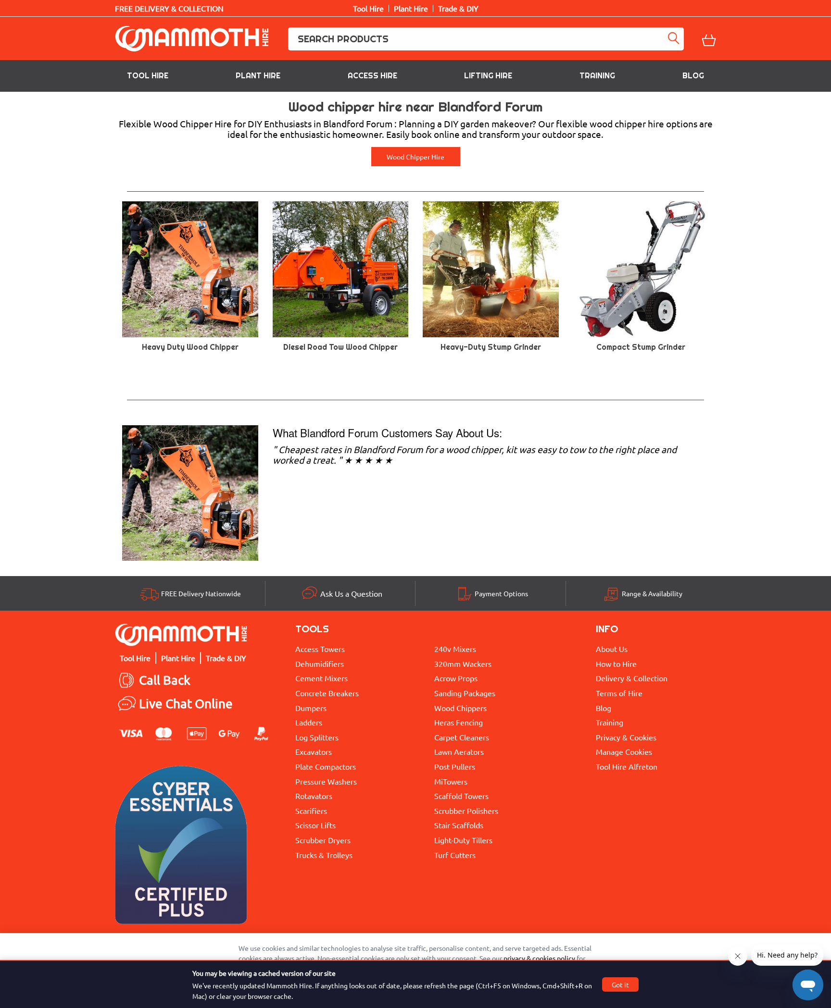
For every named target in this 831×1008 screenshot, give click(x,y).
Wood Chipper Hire (415, 156)
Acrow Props (456, 678)
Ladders (308, 722)
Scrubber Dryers (323, 840)
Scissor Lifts (315, 825)
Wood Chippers (460, 708)
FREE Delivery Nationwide (201, 593)
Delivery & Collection (631, 678)
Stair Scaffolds (458, 825)
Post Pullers (454, 766)
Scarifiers (311, 810)
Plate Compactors (325, 766)
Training (597, 76)
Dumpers (311, 708)
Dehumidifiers (319, 663)
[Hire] (190, 491)
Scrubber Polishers (466, 810)
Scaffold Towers (461, 795)
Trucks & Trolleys (324, 855)
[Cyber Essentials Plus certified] (181, 847)
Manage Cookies (624, 751)
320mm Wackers (462, 663)
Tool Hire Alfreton (626, 766)
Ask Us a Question (351, 593)
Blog (693, 76)
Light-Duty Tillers (463, 840)
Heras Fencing (458, 722)
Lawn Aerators (459, 751)
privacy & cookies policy (539, 958)
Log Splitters (317, 737)
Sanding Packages (464, 693)
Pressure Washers (326, 781)
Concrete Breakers (327, 693)
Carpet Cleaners (461, 737)
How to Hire (616, 663)
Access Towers (320, 648)
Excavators (313, 751)
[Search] (675, 38)
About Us (612, 648)
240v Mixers (455, 648)
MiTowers (450, 781)
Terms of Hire (619, 693)
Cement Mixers (321, 678)
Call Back (164, 680)
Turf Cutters (455, 855)
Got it (620, 984)
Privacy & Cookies (626, 737)
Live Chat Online (186, 703)
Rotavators (313, 795)
